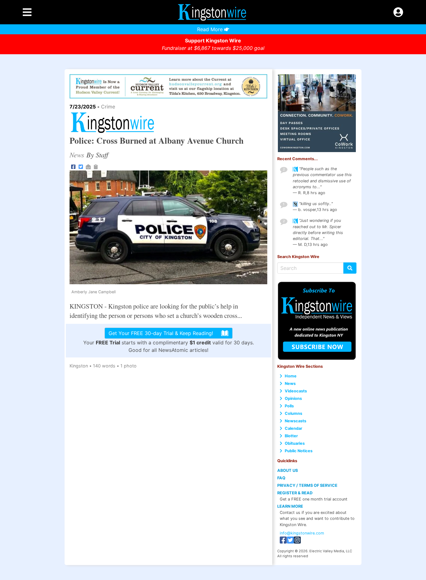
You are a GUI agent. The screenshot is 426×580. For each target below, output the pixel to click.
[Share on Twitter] (81, 166)
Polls (289, 406)
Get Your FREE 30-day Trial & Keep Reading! (161, 333)
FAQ (281, 478)
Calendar (293, 428)
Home (291, 376)
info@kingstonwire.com (302, 533)
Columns (293, 413)
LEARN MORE (290, 506)
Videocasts (296, 391)
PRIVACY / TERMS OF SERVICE (307, 485)
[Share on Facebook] (73, 166)
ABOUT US (287, 470)
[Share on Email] (88, 166)
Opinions (293, 398)
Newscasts (295, 421)
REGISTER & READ (294, 493)
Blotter (291, 436)
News (290, 383)
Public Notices (298, 450)
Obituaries (295, 443)
